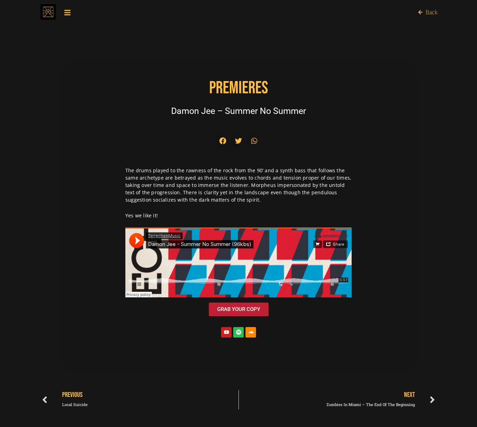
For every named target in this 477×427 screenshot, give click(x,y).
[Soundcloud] (250, 332)
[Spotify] (238, 332)
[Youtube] (226, 332)
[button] (223, 141)
